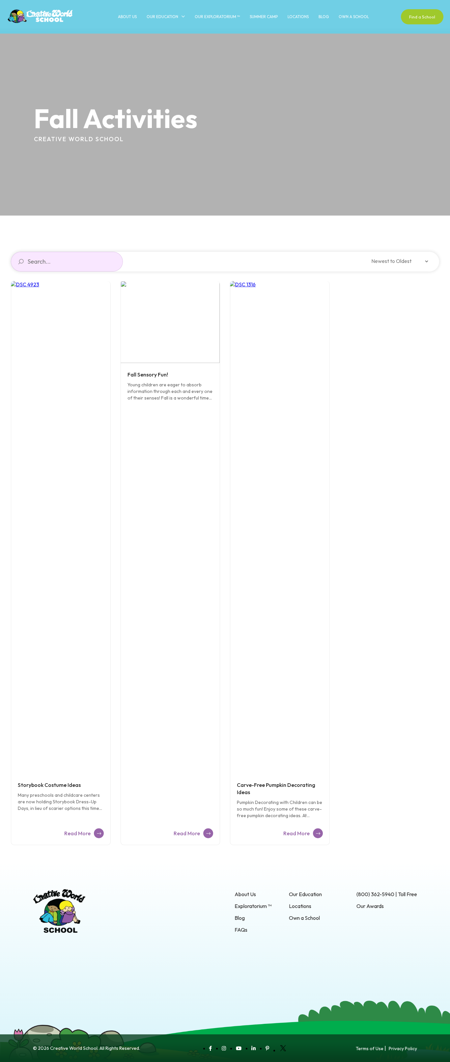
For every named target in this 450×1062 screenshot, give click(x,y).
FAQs (241, 929)
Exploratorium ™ (253, 906)
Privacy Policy (403, 1048)
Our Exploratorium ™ (217, 16)
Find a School (422, 16)
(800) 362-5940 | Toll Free (386, 894)
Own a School (354, 16)
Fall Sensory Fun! (147, 374)
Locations (298, 16)
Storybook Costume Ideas (49, 785)
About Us (127, 16)
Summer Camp (264, 16)
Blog (324, 16)
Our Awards (370, 906)
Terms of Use (369, 1048)
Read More (77, 833)
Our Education (162, 16)
